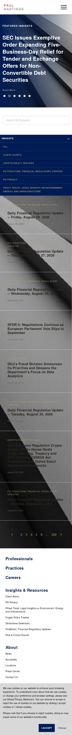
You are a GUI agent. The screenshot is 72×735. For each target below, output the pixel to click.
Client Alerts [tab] (12, 155)
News (9, 653)
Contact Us (12, 677)
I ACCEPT (46, 728)
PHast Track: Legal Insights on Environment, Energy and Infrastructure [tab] (33, 190)
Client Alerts (12, 596)
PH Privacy (12, 602)
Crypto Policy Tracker (17, 617)
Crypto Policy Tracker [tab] (18, 163)
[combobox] (6, 120)
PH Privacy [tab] (10, 179)
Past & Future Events (17, 635)
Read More (9, 89)
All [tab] (5, 147)
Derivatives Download (17, 623)
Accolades (11, 659)
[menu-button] (64, 7)
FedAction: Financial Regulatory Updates (28, 629)
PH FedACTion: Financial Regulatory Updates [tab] (33, 171)
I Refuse (61, 728)
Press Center (13, 671)
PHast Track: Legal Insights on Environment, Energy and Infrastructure (34, 609)
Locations (11, 665)
